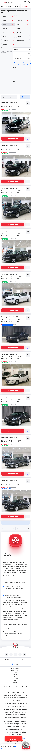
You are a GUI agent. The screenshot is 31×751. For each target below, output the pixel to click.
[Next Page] (26, 528)
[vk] (15, 654)
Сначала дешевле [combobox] (10, 97)
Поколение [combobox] (17, 58)
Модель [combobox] (16, 54)
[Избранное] (25, 2)
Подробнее (4, 748)
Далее (15, 523)
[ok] (20, 654)
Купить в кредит (13, 138)
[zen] (11, 654)
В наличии (5, 110)
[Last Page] (29, 528)
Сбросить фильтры (17, 63)
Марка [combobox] (16, 49)
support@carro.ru (22, 660)
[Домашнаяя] (8, 2)
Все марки (25, 6)
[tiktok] (24, 654)
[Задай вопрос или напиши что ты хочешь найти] (25, 745)
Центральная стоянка (8, 325)
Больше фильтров (25, 63)
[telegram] (6, 654)
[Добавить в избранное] (28, 103)
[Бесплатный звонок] (29, 2)
